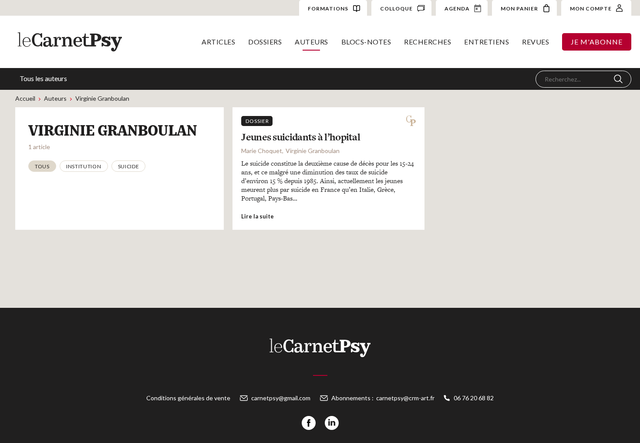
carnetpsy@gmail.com (280, 398)
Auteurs (311, 41)
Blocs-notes (366, 41)
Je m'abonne (597, 41)
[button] (42, 166)
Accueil (25, 98)
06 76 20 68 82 (474, 398)
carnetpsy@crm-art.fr (405, 398)
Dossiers (265, 41)
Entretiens (486, 41)
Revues (535, 41)
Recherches (427, 41)
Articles (218, 41)
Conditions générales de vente (188, 398)
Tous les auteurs (43, 78)
